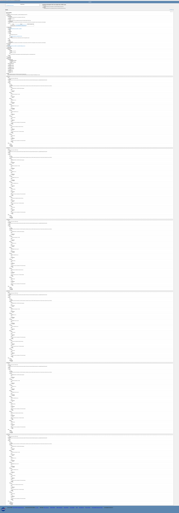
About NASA (66, 507)
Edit (173, 9)
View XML (171, 9)
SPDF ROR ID (52, 507)
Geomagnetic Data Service (10, 5)
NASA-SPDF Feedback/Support (18, 507)
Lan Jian (36, 507)
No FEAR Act (81, 507)
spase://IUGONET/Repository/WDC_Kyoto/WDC (15, 28)
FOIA (77, 507)
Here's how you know (17, 0)
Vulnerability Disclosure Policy (97, 507)
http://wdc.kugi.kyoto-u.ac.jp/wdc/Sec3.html (16, 36)
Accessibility (72, 507)
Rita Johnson (46, 507)
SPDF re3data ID (59, 507)
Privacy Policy (87, 507)
